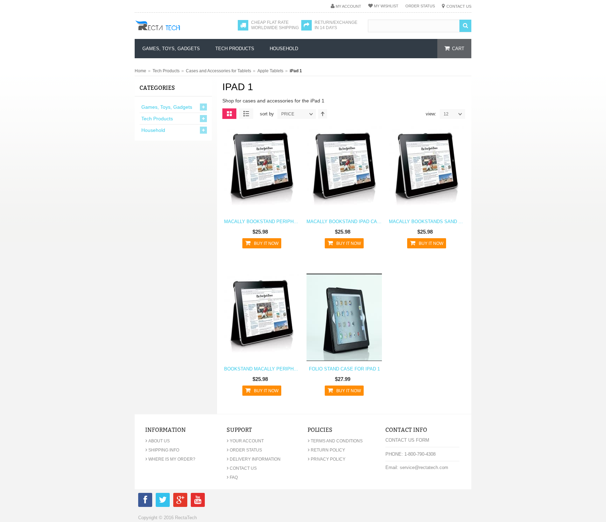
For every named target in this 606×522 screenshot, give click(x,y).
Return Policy (326, 450)
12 (446, 114)
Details (260, 174)
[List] (246, 113)
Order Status (420, 6)
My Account (348, 6)
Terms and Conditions (335, 441)
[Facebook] (145, 501)
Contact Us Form (407, 440)
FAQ (232, 477)
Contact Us (458, 6)
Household (153, 130)
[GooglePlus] (180, 501)
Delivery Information (254, 459)
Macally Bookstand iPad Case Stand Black (344, 221)
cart (458, 48)
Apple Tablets (270, 70)
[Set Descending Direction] (322, 114)
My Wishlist (386, 6)
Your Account (245, 441)
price (287, 114)
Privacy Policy (326, 459)
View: (431, 113)
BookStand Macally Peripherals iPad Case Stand (261, 369)
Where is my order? (170, 459)
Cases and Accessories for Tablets (218, 70)
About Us (157, 441)
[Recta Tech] (173, 32)
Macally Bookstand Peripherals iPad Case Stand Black (261, 221)
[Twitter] (163, 501)
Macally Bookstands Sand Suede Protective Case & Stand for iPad (426, 221)
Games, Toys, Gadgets (166, 107)
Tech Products (166, 70)
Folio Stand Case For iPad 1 (344, 369)
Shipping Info (162, 450)
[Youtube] (198, 501)
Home (140, 70)
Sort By (267, 113)
